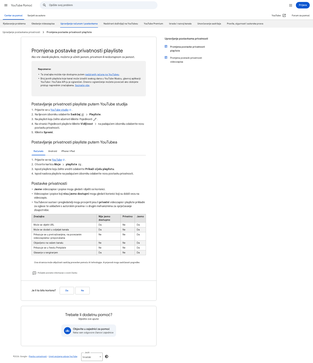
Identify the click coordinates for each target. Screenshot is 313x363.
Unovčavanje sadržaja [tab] (209, 23)
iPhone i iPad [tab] (68, 151)
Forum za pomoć (301, 15)
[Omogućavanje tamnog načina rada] (107, 356)
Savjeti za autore (36, 15)
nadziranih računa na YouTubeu (102, 74)
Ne (82, 290)
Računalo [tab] (38, 151)
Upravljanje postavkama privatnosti (186, 38)
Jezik (87, 352)
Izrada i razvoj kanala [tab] (180, 23)
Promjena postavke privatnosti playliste (187, 48)
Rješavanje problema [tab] (14, 23)
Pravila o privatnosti (38, 356)
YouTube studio (59, 110)
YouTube (57, 159)
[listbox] (92, 357)
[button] (6, 5)
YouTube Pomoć (21, 5)
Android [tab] (52, 151)
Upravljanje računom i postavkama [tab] (79, 23)
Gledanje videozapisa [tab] (43, 23)
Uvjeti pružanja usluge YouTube (63, 356)
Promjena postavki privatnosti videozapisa (186, 59)
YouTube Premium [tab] (153, 23)
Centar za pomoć (13, 15)
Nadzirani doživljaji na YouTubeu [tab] (121, 23)
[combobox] (103, 5)
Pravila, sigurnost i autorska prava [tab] (245, 23)
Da (66, 290)
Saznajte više (82, 85)
